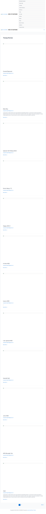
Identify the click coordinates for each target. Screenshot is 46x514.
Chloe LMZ (21, 3)
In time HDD (6, 263)
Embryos (20, 9)
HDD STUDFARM (12, 14)
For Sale (20, 14)
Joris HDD (6, 415)
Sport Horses (21, 22)
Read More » (5, 75)
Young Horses (21, 27)
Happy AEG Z (6, 226)
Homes (20, 16)
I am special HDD (7, 340)
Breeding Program (22, 1)
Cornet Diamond (7, 71)
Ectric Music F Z (7, 188)
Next (42, 504)
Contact (20, 5)
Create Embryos (22, 7)
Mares (20, 18)
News (20, 20)
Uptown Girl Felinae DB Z (10, 151)
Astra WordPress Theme (32, 510)
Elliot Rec (5, 109)
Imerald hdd (6, 378)
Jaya (4, 491)
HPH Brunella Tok (8, 453)
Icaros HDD (6, 301)
